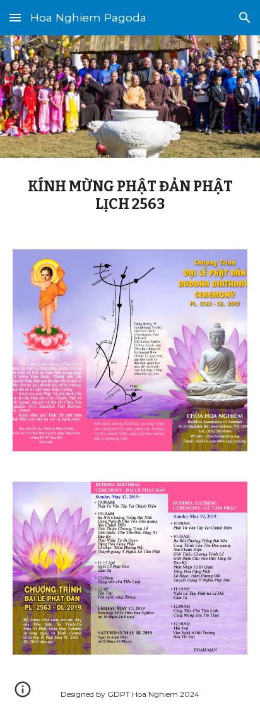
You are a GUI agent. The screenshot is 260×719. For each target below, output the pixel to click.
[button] (15, 17)
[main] (130, 196)
